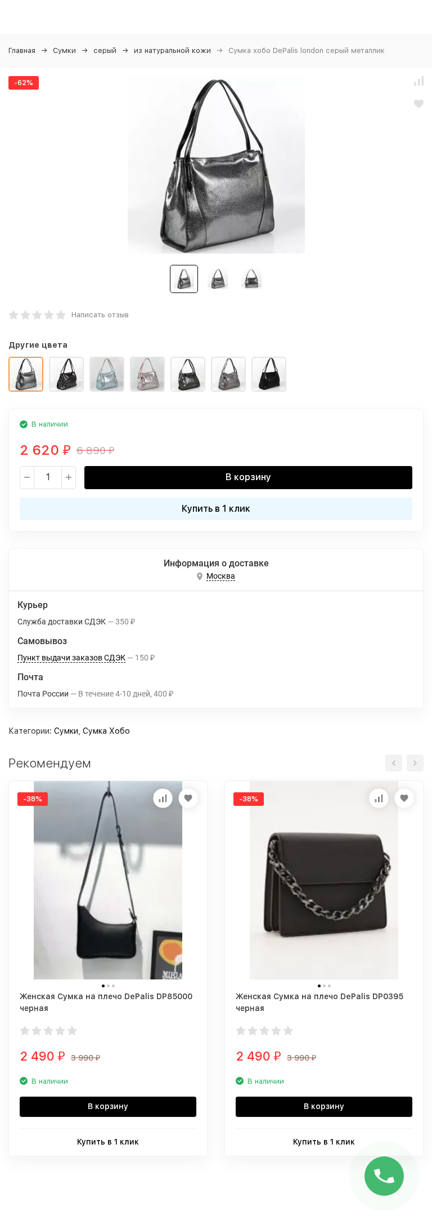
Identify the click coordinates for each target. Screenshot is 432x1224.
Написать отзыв (100, 315)
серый (104, 50)
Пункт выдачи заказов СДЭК (71, 657)
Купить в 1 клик (216, 508)
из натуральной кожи (172, 50)
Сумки (64, 50)
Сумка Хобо (106, 730)
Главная (21, 50)
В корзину (248, 477)
